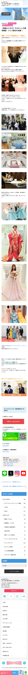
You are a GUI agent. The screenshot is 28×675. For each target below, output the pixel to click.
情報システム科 (14, 519)
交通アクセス (14, 590)
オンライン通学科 (14, 547)
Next (24, 662)
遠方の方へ (5, 639)
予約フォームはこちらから (13, 421)
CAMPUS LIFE (14, 515)
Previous (3, 662)
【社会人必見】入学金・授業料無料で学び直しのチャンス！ (14, 486)
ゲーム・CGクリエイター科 (14, 539)
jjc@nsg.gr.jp (6, 445)
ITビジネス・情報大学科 (14, 554)
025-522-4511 (7, 585)
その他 (14, 507)
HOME (4, 602)
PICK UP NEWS (14, 499)
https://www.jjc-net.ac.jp (12, 462)
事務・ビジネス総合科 (7, 25)
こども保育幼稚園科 (14, 550)
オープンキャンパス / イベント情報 (14, 503)
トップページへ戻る (14, 571)
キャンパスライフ (12, 23)
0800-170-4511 (6, 451)
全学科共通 (14, 531)
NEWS (14, 511)
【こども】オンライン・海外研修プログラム (12, 481)
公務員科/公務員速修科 (14, 527)
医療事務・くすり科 (14, 523)
